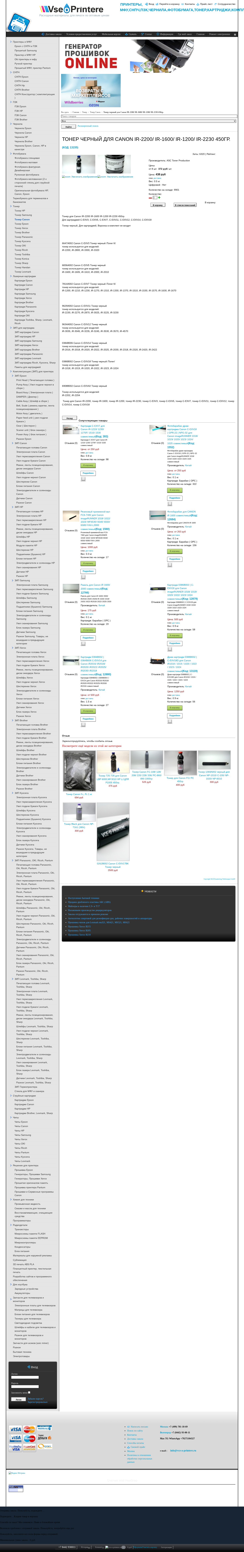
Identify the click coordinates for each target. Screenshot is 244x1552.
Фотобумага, (180, 10)
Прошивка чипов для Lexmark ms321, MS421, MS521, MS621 (99, 922)
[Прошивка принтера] (13, 1416)
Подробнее (88, 472)
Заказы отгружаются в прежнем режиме (88, 914)
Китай (188, 465)
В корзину (88, 465)
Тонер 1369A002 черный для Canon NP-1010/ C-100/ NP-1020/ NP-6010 (214, 775)
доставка (157, 178)
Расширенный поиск (88, 126)
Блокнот (99, 1547)
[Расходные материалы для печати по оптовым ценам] (71, 8)
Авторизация (166, 1547)
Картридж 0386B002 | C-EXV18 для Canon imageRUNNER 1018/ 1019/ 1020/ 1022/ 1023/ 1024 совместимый (182, 592)
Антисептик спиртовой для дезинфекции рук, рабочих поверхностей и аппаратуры (110, 918)
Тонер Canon (95, 112)
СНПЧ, (134, 10)
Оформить (137, 1547)
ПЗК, (144, 10)
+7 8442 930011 (67, 1547)
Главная (76, 112)
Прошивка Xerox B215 (79, 926)
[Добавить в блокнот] (83, 478)
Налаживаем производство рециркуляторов (90, 910)
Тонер (84, 112)
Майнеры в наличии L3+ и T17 (84, 906)
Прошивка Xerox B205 (79, 930)
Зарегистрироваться (37, 1402)
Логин (14, 1374)
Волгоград (165, 1432)
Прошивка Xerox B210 (79, 934)
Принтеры (131, 4)
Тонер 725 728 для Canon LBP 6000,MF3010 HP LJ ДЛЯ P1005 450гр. (113, 779)
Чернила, (158, 10)
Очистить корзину (149, 1547)
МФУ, (124, 10)
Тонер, (200, 10)
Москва (164, 1426)
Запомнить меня (19, 1393)
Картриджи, (219, 10)
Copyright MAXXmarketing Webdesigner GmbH (219, 879)
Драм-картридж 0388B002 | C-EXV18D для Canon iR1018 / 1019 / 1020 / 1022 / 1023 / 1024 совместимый (182, 664)
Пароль (14, 1383)
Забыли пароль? (35, 1398)
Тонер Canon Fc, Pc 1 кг (79, 794)
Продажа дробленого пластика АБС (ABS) (89, 902)
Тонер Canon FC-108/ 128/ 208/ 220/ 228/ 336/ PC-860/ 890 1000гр (147, 775)
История (85, 1547)
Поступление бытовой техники (83, 898)
